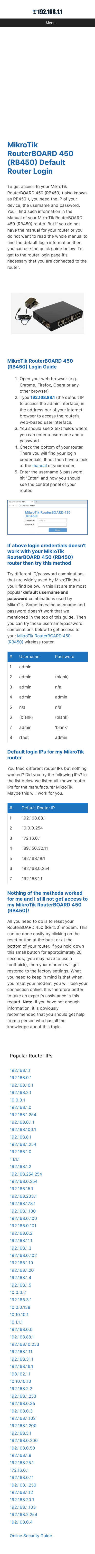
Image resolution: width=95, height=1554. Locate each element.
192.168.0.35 (22, 1403)
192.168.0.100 (23, 1218)
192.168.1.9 (20, 1455)
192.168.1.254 (23, 1114)
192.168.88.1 (42, 397)
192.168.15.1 (21, 1188)
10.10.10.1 (19, 1314)
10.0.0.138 (20, 1307)
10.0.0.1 (17, 1100)
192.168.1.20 (22, 1270)
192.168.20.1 (22, 1499)
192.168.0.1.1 (22, 1122)
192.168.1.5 (20, 1285)
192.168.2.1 (20, 1092)
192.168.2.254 (23, 1514)
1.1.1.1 (15, 1159)
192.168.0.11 (22, 1477)
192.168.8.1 (20, 1137)
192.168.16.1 (21, 1366)
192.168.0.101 (23, 1225)
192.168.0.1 (21, 1077)
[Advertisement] (47, 80)
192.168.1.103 (23, 1507)
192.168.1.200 (23, 1425)
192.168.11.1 (21, 1240)
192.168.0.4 (21, 1522)
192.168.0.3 (21, 1411)
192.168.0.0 (21, 1329)
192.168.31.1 (21, 1359)
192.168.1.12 (21, 1492)
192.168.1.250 (23, 1485)
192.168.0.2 (21, 1233)
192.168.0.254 (24, 1181)
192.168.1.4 (20, 1277)
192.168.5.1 (20, 1433)
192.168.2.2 (21, 1388)
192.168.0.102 (23, 1255)
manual (39, 465)
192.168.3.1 (21, 1299)
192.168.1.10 (21, 1262)
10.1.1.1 (16, 1322)
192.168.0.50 (22, 1448)
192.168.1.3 (20, 1248)
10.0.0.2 (18, 1292)
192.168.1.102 (23, 1418)
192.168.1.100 (23, 1211)
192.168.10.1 (21, 1085)
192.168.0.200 (24, 1440)
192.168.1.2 (20, 1166)
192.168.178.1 (23, 1203)
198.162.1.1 (20, 1374)
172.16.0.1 (19, 1470)
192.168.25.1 (22, 1462)
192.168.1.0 (20, 1107)
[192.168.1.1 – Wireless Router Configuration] (48, 11)
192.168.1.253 (23, 1396)
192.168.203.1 (23, 1196)
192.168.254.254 (26, 1174)
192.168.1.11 (21, 1351)
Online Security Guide (31, 1535)
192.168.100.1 (23, 1129)
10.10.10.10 (20, 1381)
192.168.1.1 (20, 1070)
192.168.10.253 (24, 1344)
